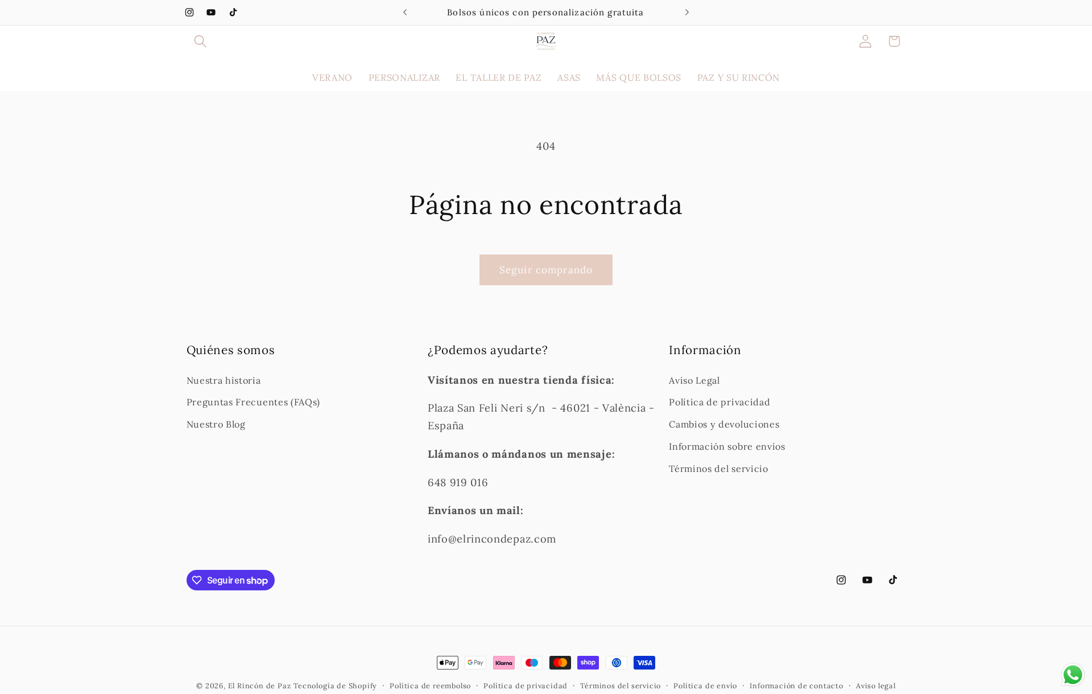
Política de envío (705, 685)
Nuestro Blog (216, 424)
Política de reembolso (430, 685)
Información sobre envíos (727, 446)
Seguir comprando (546, 270)
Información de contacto (796, 685)
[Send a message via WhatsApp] (1073, 675)
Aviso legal (876, 685)
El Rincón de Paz (259, 685)
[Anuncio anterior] (404, 12)
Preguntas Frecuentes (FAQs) (254, 402)
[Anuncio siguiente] (687, 12)
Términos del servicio (718, 468)
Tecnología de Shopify (335, 685)
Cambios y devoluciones (724, 424)
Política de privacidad (719, 402)
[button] (201, 41)
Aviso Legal (694, 380)
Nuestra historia (224, 380)
